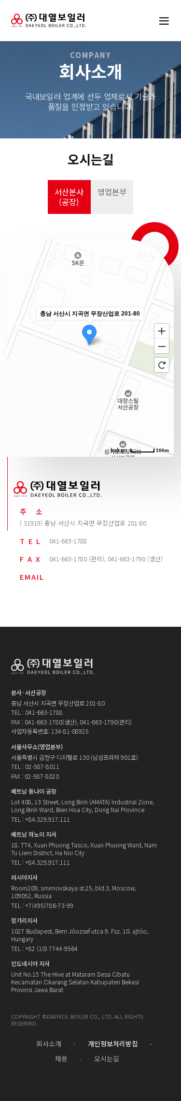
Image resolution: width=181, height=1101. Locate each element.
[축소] (161, 346)
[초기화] (161, 365)
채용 (61, 1059)
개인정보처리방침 (113, 1044)
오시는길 (106, 1059)
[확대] (161, 330)
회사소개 (48, 1044)
